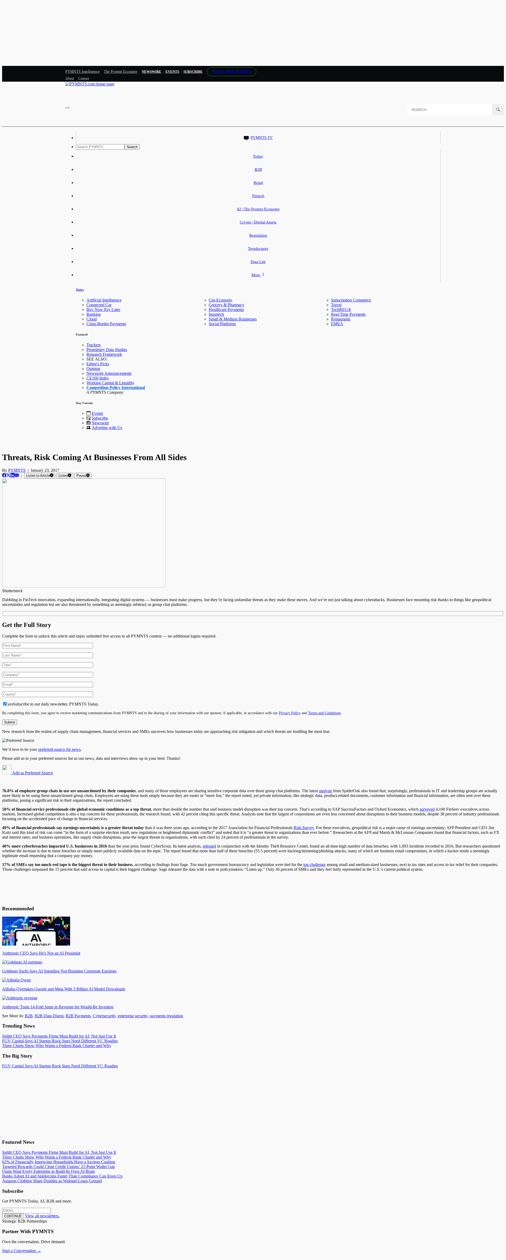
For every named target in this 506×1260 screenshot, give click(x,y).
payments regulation (166, 1016)
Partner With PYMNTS (231, 72)
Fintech (258, 196)
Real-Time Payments (348, 314)
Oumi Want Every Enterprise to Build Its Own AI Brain (48, 1171)
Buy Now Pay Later (103, 309)
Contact (83, 78)
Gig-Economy (220, 300)
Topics (80, 289)
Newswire (151, 72)
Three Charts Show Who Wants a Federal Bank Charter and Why (56, 1045)
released (209, 846)
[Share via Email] (17, 475)
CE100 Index (97, 378)
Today (258, 156)
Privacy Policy (290, 713)
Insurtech (216, 314)
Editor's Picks (97, 364)
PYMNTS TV (262, 137)
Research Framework (104, 354)
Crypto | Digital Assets (258, 222)
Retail (258, 183)
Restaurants (340, 319)
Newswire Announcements (109, 373)
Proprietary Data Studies (106, 349)
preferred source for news (59, 749)
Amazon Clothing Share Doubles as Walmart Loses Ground (52, 1181)
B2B (258, 169)
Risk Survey (304, 827)
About (69, 78)
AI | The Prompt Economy (258, 209)
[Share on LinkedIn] (13, 475)
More (256, 275)
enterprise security (133, 1016)
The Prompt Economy (121, 72)
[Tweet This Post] (8, 475)
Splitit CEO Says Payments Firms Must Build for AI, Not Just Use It (59, 1036)
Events (172, 72)
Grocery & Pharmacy (226, 305)
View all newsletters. (42, 1216)
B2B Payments (78, 1016)
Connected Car (98, 305)
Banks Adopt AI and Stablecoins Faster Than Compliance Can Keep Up (62, 1176)
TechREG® (341, 309)
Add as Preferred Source (32, 773)
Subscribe (100, 418)
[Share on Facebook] (4, 475)
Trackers (93, 345)
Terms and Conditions (324, 713)
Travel (336, 305)
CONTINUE (13, 1216)
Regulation (258, 235)
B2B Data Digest (49, 1016)
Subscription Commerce (351, 300)
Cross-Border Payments (106, 324)
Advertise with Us (107, 427)
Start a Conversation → (21, 1250)
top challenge (314, 864)
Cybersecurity (104, 1016)
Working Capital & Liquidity (110, 383)
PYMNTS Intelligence (82, 72)
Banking (93, 314)
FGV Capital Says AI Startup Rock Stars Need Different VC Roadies (60, 1041)
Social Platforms (222, 324)
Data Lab (258, 262)
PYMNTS (17, 470)
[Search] (498, 109)
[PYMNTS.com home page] (89, 84)
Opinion (93, 368)
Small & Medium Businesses (233, 319)
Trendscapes (258, 248)
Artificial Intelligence (103, 300)
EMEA (337, 324)
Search (132, 147)
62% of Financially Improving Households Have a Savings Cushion (58, 1162)
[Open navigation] (67, 108)
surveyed (427, 809)
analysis (325, 791)
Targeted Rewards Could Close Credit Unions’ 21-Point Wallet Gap (58, 1166)
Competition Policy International (115, 387)
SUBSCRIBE (193, 72)
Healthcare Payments (226, 309)
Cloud (91, 319)
